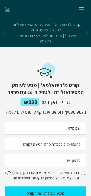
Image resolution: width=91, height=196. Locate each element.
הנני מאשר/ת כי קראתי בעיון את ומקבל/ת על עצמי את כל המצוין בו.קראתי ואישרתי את (42, 175)
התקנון (25, 172)
